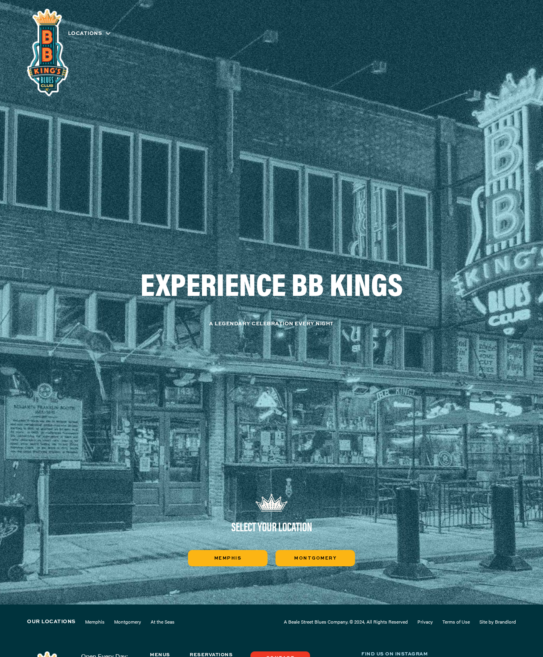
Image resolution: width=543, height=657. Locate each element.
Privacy (425, 621)
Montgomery (127, 621)
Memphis (95, 621)
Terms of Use (456, 621)
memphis (228, 558)
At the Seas (163, 621)
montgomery (315, 558)
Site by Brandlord (497, 621)
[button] (90, 33)
